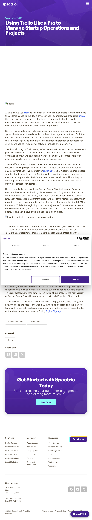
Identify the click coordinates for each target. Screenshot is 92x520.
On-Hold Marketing (12, 458)
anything (47, 171)
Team (10, 340)
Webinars (52, 466)
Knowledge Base (54, 451)
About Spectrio (33, 443)
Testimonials (53, 462)
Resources (53, 438)
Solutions (9, 438)
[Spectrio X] (84, 489)
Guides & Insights (55, 447)
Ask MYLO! (81, 514)
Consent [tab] (16, 245)
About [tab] (76, 245)
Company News (33, 451)
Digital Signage (53, 311)
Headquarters (11, 483)
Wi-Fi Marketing (11, 451)
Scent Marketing (11, 462)
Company (31, 438)
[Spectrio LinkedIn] (77, 489)
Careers (30, 458)
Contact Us (31, 454)
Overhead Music (11, 454)
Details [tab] (46, 245)
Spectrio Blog (53, 454)
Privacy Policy (60, 511)
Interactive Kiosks (12, 447)
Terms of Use (47, 511)
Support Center (54, 458)
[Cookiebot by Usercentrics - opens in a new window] (78, 238)
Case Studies (53, 443)
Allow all (75, 280)
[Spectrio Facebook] (71, 489)
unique (82, 116)
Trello (27, 112)
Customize (44, 280)
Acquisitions (31, 447)
